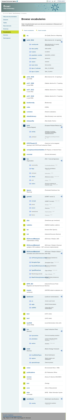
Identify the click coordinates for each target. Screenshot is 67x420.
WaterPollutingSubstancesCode (38, 277)
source (33, 208)
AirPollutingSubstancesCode (38, 257)
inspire (29, 290)
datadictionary (31, 116)
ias (28, 229)
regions (33, 358)
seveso (29, 377)
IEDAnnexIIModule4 (33, 251)
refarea (33, 176)
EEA (10, 1)
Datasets (5, 19)
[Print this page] (53, 1)
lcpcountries (34, 335)
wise (28, 392)
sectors (33, 343)
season (33, 61)
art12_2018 (30, 77)
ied (28, 234)
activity (33, 131)
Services (5, 35)
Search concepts (42, 30)
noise (28, 368)
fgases (29, 190)
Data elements (7, 26)
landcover (30, 296)
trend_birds (34, 65)
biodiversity (30, 102)
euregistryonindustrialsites (35, 150)
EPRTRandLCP (32, 143)
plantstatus (34, 339)
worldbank (30, 399)
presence (33, 58)
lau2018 (29, 323)
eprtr (28, 125)
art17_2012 (30, 89)
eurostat (29, 154)
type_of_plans (35, 71)
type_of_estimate (36, 68)
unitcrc (33, 183)
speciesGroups (35, 362)
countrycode (34, 44)
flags (32, 168)
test (28, 383)
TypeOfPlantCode (36, 270)
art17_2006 (30, 83)
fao (28, 159)
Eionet (10, 13)
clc (32, 301)
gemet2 (29, 196)
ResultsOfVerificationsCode (38, 266)
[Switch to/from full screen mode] (55, 1)
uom (28, 388)
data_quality (34, 48)
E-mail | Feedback (8, 415)
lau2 (28, 318)
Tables (5, 22)
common (30, 112)
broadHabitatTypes (36, 355)
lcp (28, 329)
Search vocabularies (29, 30)
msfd (28, 349)
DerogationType (35, 262)
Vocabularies (7, 32)
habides (29, 225)
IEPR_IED (30, 284)
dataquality (30, 121)
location (33, 51)
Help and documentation (10, 16)
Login (49, 1)
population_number (36, 55)
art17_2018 (30, 96)
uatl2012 (33, 307)
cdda (28, 107)
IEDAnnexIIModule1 (33, 239)
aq (27, 35)
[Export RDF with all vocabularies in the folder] (61, 42)
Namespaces (6, 38)
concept (33, 201)
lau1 (28, 314)
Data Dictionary (16, 13)
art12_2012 (30, 40)
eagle (32, 304)
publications (31, 372)
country (33, 403)
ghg (28, 220)
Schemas (5, 29)
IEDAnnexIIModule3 (33, 245)
